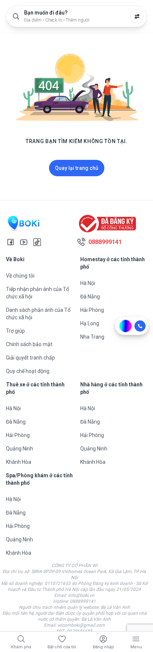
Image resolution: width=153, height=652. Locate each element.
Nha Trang (92, 337)
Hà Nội (87, 283)
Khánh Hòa (18, 462)
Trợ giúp (15, 331)
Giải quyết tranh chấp (30, 358)
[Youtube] (23, 242)
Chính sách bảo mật (29, 344)
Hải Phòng (92, 310)
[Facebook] (10, 242)
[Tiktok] (37, 242)
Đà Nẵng (90, 297)
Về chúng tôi (20, 276)
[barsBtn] (135, 638)
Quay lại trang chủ (76, 168)
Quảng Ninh (19, 449)
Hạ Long (89, 323)
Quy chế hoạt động (27, 371)
